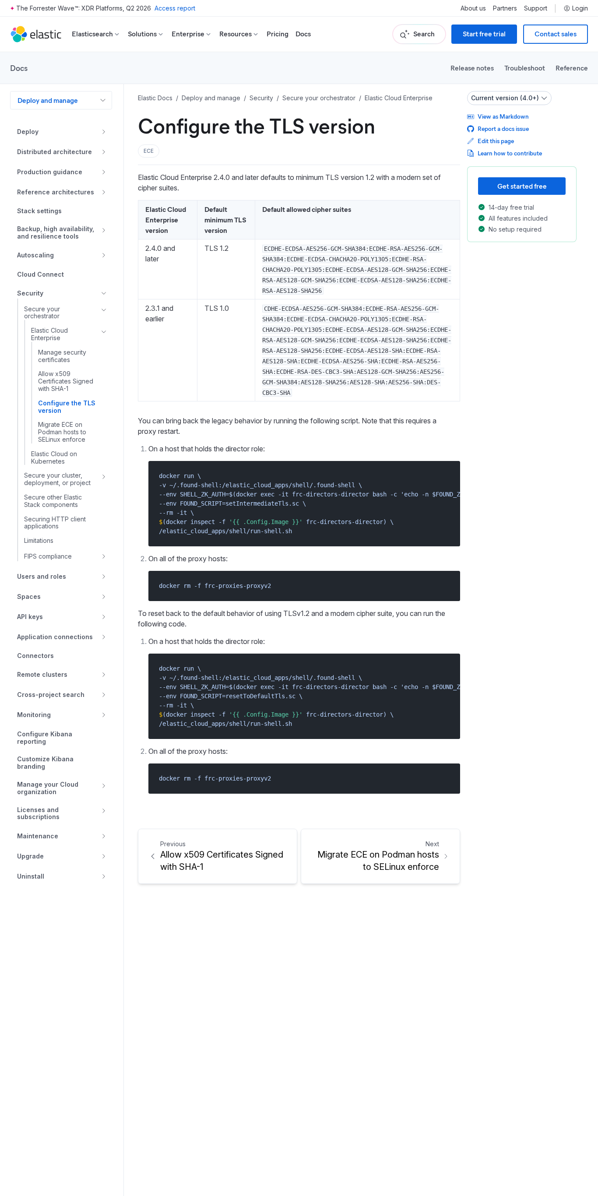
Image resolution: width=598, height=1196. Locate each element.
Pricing (277, 34)
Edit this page (496, 141)
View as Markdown (503, 116)
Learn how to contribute (510, 153)
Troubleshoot (524, 67)
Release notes (472, 67)
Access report (175, 8)
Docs (303, 34)
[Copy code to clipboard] (447, 476)
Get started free (522, 185)
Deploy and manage (48, 100)
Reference (572, 67)
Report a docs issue (503, 128)
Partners (505, 8)
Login (580, 8)
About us (473, 8)
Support (535, 8)
